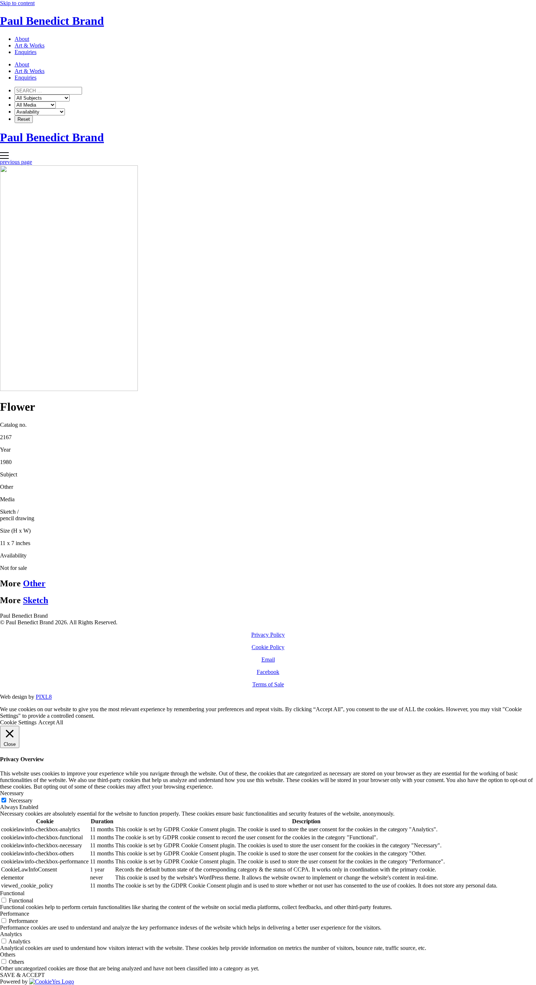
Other (34, 583)
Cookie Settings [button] (18, 722)
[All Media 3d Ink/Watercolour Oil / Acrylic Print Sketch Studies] (35, 104)
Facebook (268, 672)
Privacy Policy (268, 635)
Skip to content (17, 3)
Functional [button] (12, 893)
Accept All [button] (50, 722)
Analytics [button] (11, 934)
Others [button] (7, 954)
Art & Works (29, 45)
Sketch (35, 600)
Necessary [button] (12, 793)
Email (268, 659)
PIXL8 (44, 697)
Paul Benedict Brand (52, 20)
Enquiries (25, 52)
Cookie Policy (268, 647)
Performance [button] (14, 914)
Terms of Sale (268, 684)
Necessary (20, 800)
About (22, 39)
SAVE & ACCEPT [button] (22, 975)
